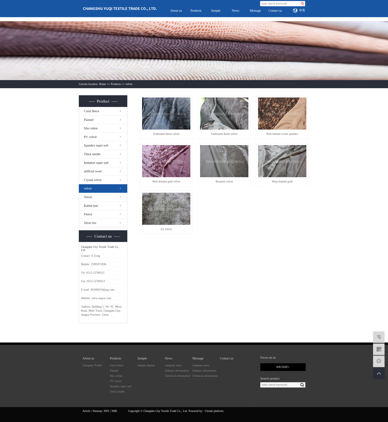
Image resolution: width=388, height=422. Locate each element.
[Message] (379, 361)
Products (195, 10)
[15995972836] (379, 337)
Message (255, 10)
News (235, 10)
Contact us (275, 10)
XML (114, 411)
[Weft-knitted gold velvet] (166, 161)
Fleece (88, 214)
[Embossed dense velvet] (166, 113)
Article (86, 411)
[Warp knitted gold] (282, 161)
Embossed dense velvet (166, 133)
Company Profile (92, 365)
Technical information (177, 375)
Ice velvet (166, 229)
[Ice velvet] (166, 209)
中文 (302, 10)
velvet (128, 84)
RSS (106, 411)
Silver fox (90, 223)
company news (173, 365)
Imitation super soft (96, 162)
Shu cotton (91, 128)
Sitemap (97, 411)
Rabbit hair (91, 205)
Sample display (146, 365)
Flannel (88, 119)
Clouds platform (214, 411)
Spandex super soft (96, 145)
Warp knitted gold (282, 181)
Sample (215, 10)
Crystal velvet (92, 180)
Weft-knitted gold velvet (166, 181)
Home (102, 84)
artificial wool (92, 171)
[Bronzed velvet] (224, 161)
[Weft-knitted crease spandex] (282, 113)
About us (176, 10)
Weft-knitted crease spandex (282, 133)
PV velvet (90, 137)
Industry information (177, 370)
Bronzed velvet (224, 181)
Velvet (88, 197)
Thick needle (92, 154)
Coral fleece (91, 111)
